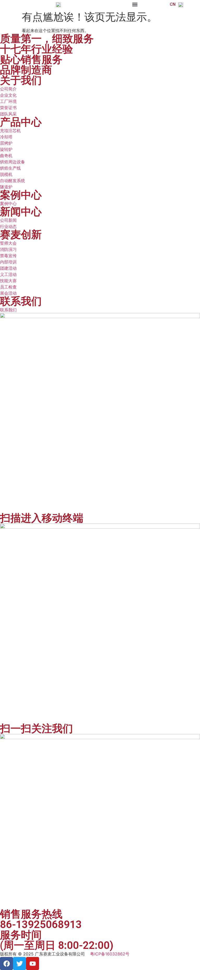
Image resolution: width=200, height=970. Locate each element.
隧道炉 (6, 186)
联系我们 (8, 309)
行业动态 (8, 226)
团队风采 (8, 113)
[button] (135, 4)
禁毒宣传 (8, 255)
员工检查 (8, 286)
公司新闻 (8, 220)
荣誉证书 (8, 107)
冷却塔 (6, 136)
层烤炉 (6, 143)
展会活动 (8, 293)
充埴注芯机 (10, 130)
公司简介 (8, 88)
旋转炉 (6, 149)
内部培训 (8, 261)
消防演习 (8, 249)
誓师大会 (8, 243)
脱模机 (6, 174)
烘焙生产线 (10, 168)
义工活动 (8, 274)
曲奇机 (6, 155)
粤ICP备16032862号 (109, 953)
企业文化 (8, 95)
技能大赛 (8, 280)
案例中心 (8, 203)
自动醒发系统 (12, 180)
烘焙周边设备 (12, 161)
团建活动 (8, 268)
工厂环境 (8, 101)
